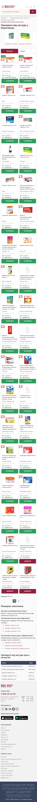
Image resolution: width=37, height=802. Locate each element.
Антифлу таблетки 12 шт (12, 631)
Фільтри (10, 51)
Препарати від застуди (7, 20)
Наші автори (4, 739)
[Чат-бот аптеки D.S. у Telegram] (13, 709)
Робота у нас (4, 737)
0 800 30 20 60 (8, 694)
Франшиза (4, 735)
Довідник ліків (5, 777)
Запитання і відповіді (7, 770)
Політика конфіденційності (8, 744)
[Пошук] (33, 11)
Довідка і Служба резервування (10, 766)
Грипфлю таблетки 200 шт (13, 642)
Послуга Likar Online (7, 775)
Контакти (3, 742)
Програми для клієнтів (7, 763)
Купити (10, 81)
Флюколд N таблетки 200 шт (14, 645)
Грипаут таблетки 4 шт (12, 625)
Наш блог (3, 756)
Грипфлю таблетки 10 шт (12, 628)
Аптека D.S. (4, 18)
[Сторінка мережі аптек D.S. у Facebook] (2, 709)
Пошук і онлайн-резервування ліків (11, 759)
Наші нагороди (5, 730)
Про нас (3, 728)
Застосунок (4, 768)
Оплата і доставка (6, 773)
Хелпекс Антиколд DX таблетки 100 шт (17, 648)
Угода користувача (6, 746)
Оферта (3, 749)
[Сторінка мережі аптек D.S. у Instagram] (6, 709)
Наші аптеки (4, 761)
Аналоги (27, 561)
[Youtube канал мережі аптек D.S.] (10, 709)
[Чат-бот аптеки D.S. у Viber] (17, 709)
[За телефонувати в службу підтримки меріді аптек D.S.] (27, 7)
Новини (3, 732)
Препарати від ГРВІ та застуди (19, 18)
